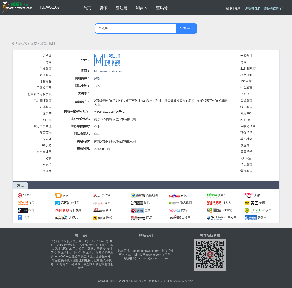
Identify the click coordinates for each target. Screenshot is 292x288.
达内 (49, 62)
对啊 (49, 158)
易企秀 (244, 145)
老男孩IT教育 (43, 100)
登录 (229, 8)
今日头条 (76, 210)
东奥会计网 (44, 151)
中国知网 (230, 217)
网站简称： (82, 78)
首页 (34, 43)
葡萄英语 (46, 132)
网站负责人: (82, 133)
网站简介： (82, 102)
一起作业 (246, 55)
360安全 (266, 210)
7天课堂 (245, 158)
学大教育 (246, 164)
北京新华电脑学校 (40, 94)
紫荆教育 (246, 171)
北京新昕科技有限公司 (139, 280)
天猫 (257, 195)
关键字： (84, 93)
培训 (52, 43)
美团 (262, 202)
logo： (85, 59)
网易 (149, 217)
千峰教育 (46, 68)
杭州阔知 (246, 75)
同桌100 (246, 113)
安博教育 (46, 107)
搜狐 (109, 217)
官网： (85, 70)
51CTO (245, 94)
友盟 (190, 280)
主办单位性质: (80, 126)
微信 (147, 202)
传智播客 (46, 81)
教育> (44, 43)
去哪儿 (73, 217)
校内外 (47, 139)
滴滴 (66, 195)
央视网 (185, 217)
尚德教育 (46, 75)
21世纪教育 (248, 68)
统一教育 (246, 107)
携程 (26, 217)
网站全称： (82, 85)
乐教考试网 (247, 126)
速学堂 (47, 113)
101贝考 (46, 145)
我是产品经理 (43, 126)
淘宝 (32, 202)
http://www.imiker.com (109, 71)
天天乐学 (246, 151)
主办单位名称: (80, 118)
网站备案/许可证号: (77, 111)
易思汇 (47, 164)
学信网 (106, 195)
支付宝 (74, 202)
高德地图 (152, 195)
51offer (245, 119)
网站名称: (83, 141)
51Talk (47, 119)
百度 (184, 195)
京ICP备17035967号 (175, 280)
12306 (27, 195)
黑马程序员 (44, 87)
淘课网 (47, 171)
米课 (97, 78)
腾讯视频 (186, 202)
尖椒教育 (246, 100)
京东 (108, 202)
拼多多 (226, 202)
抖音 (31, 210)
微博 (148, 210)
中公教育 (246, 87)
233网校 (246, 81)
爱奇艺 (222, 195)
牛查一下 (187, 28)
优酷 (184, 210)
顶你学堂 (246, 132)
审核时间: (83, 148)
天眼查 (262, 217)
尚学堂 (47, 55)
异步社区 (246, 139)
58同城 (227, 210)
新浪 (109, 210)
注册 (238, 8)
